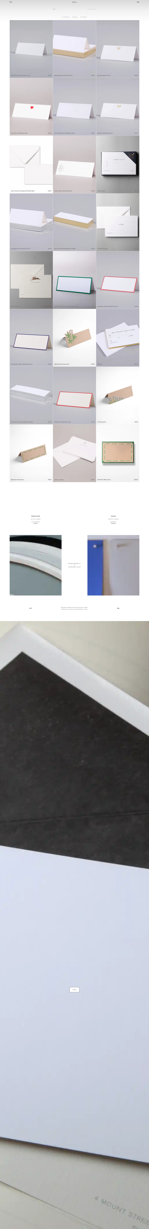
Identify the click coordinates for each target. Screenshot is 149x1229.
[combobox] (65, 17)
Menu (74, 2)
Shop (54, 9)
